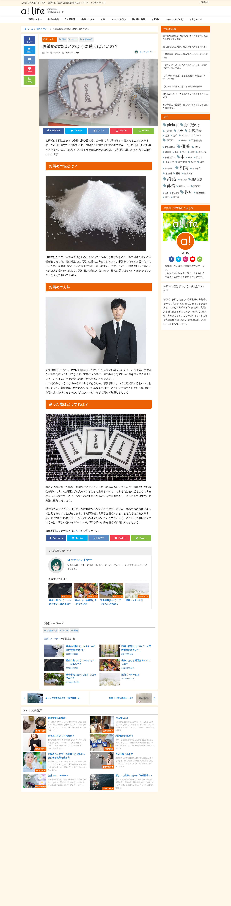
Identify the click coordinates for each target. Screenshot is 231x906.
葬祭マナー (184, 186)
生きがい (169, 168)
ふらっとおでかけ (174, 19)
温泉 (193, 162)
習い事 (183, 179)
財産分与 (175, 193)
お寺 (102, 19)
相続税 (168, 173)
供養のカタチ (88, 19)
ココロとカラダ (118, 19)
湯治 (202, 162)
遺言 (167, 197)
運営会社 (205, 2)
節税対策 (188, 173)
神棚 (178, 173)
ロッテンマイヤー (147, 52)
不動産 (184, 141)
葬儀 (64, 39)
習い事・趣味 (138, 19)
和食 (176, 152)
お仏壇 (169, 131)
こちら (77, 530)
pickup (173, 125)
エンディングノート (191, 135)
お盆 (167, 135)
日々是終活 (69, 19)
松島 (190, 157)
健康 (198, 146)
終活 (171, 179)
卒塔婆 (168, 152)
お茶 (175, 135)
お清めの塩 (87, 39)
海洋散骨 (182, 162)
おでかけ (192, 125)
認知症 (197, 186)
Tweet (29, 52)
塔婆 (192, 152)
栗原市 (199, 157)
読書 (166, 193)
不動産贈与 (170, 147)
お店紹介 (155, 19)
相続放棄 (196, 168)
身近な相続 (53, 19)
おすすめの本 (195, 19)
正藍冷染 (169, 162)
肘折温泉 (196, 179)
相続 (184, 167)
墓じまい (202, 152)
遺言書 (176, 197)
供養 (185, 146)
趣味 (188, 192)
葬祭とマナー (35, 19)
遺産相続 (200, 193)
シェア (29, 42)
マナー (74, 39)
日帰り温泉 (170, 157)
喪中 (184, 152)
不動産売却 (196, 140)
